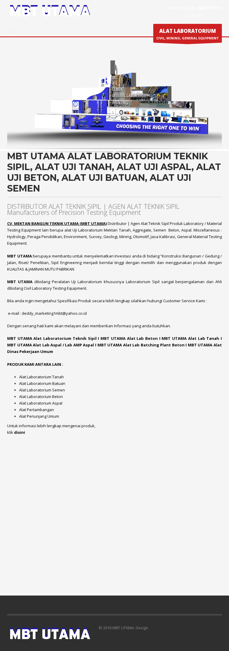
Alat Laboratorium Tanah (41, 377)
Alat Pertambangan (36, 409)
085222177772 (209, 8)
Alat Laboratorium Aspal (40, 403)
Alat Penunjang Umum (39, 416)
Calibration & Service (72, 30)
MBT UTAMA (19, 338)
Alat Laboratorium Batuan (42, 383)
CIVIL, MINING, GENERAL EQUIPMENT (187, 33)
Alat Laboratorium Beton (41, 396)
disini (19, 432)
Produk (34, 30)
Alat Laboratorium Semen (42, 390)
